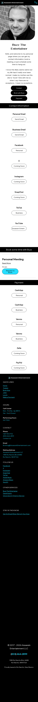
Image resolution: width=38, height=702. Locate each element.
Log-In (5, 395)
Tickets (5, 388)
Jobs (5, 393)
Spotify (5, 482)
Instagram (6, 470)
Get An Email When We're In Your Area (16, 514)
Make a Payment (9, 397)
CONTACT (7, 428)
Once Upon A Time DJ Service (13, 496)
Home (5, 386)
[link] (19, 259)
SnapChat (6, 473)
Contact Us (7, 438)
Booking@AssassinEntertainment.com (17, 445)
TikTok (5, 475)
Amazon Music (8, 480)
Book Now (6, 390)
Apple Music (7, 477)
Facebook (6, 466)
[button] (10, 271)
